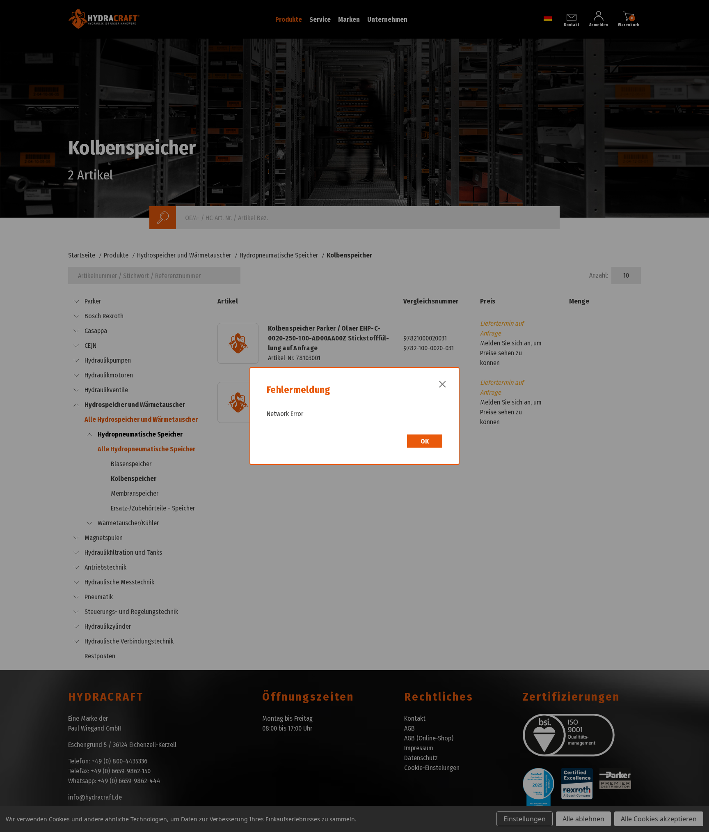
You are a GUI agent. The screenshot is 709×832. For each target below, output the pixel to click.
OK (425, 441)
